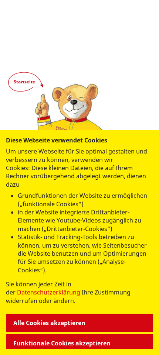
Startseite (24, 82)
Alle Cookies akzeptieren (49, 323)
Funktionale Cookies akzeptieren (62, 343)
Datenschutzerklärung (48, 292)
